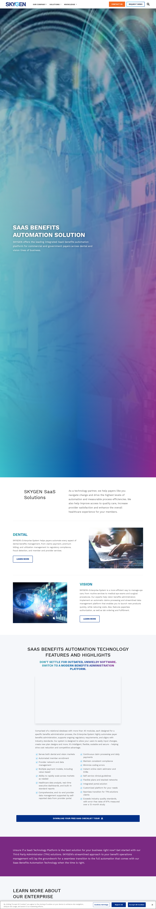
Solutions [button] (55, 4)
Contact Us (117, 4)
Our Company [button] (39, 4)
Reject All (119, 905)
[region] (78, 905)
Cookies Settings (101, 905)
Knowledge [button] (69, 4)
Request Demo (135, 4)
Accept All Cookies (136, 905)
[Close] (152, 904)
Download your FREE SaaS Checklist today (76, 818)
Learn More (23, 559)
